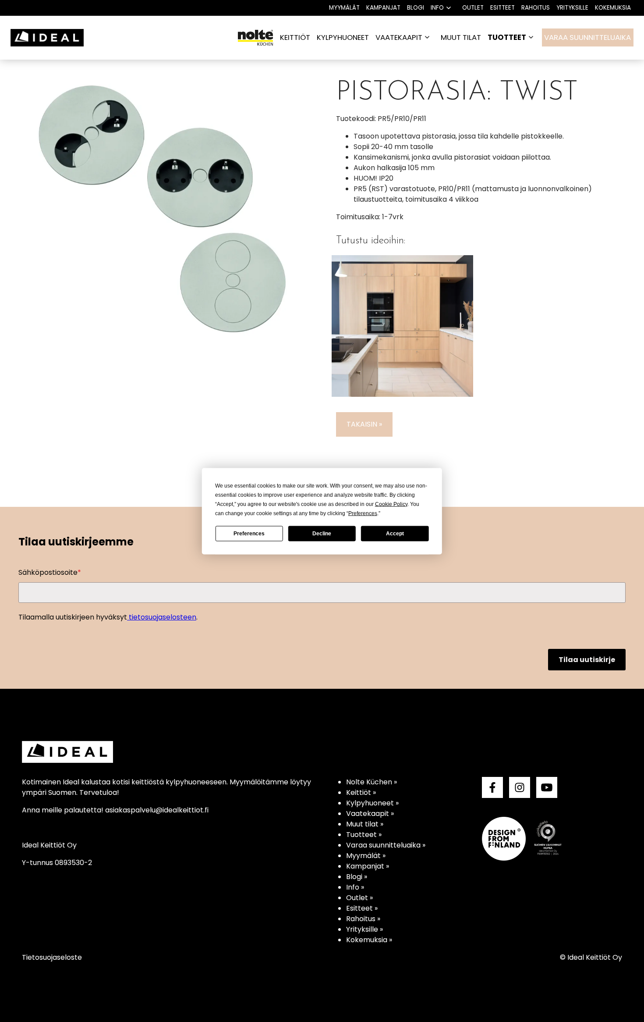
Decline (321, 534)
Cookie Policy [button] (391, 504)
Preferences (249, 534)
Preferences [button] (362, 513)
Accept (395, 534)
